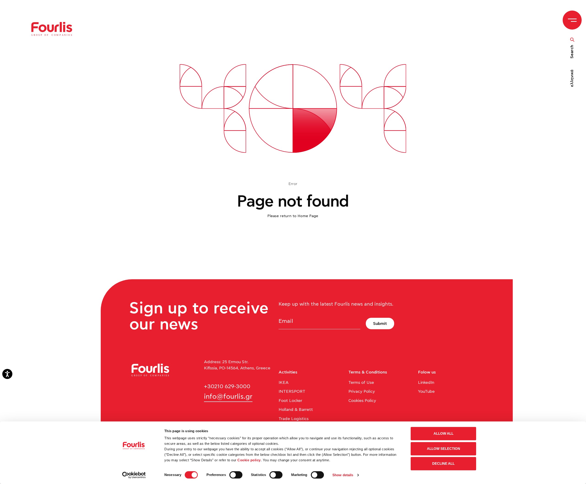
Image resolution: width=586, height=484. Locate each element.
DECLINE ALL (443, 463)
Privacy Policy (361, 392)
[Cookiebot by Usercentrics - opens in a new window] (134, 475)
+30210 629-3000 (227, 386)
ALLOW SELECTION (443, 449)
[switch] (235, 474)
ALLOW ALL (443, 433)
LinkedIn (426, 383)
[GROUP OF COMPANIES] (54, 28)
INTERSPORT (292, 392)
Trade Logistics (294, 419)
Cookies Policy (362, 401)
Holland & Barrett (296, 410)
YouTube (426, 392)
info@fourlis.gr (228, 396)
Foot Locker (290, 401)
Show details (342, 475)
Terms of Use (361, 383)
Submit (380, 324)
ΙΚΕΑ (284, 383)
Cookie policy (249, 460)
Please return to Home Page (292, 216)
